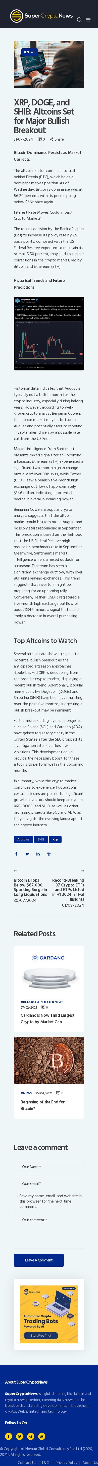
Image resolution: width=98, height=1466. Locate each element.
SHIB (41, 839)
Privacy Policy (66, 1463)
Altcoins (23, 839)
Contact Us (27, 1463)
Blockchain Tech (37, 1002)
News (31, 52)
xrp (55, 839)
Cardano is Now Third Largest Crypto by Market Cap (47, 1019)
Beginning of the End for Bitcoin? (43, 1105)
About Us (90, 1463)
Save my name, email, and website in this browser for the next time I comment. (50, 1201)
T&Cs (46, 1463)
